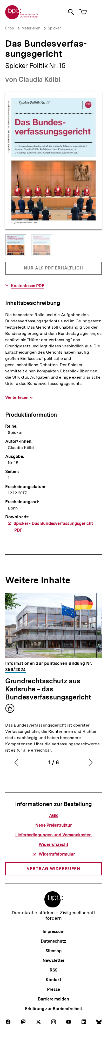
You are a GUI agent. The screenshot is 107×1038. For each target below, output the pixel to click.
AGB (53, 815)
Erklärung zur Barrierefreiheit (53, 1008)
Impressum (53, 931)
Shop (9, 28)
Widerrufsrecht (53, 844)
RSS (54, 970)
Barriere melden (53, 999)
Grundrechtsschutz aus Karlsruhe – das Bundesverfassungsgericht (48, 689)
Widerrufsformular (57, 854)
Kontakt (53, 979)
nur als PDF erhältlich (53, 270)
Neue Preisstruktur (53, 825)
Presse (53, 989)
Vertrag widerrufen (53, 868)
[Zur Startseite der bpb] (22, 17)
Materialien (31, 28)
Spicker (54, 28)
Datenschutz (53, 941)
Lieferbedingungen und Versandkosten (53, 834)
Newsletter (53, 960)
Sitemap (53, 950)
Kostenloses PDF (27, 285)
